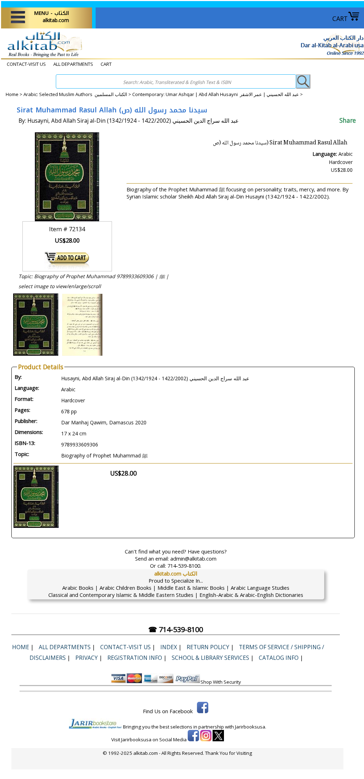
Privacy (86, 658)
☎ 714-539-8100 (175, 629)
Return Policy (208, 647)
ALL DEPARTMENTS (73, 64)
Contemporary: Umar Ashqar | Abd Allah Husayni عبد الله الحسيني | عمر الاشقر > (217, 94)
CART (340, 18)
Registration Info (134, 658)
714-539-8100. (184, 565)
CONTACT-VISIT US (26, 64)
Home (12, 94)
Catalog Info (279, 658)
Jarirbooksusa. (250, 727)
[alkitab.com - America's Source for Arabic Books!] (43, 56)
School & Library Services (210, 658)
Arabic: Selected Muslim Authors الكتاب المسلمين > (77, 94)
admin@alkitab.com (193, 558)
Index (168, 647)
